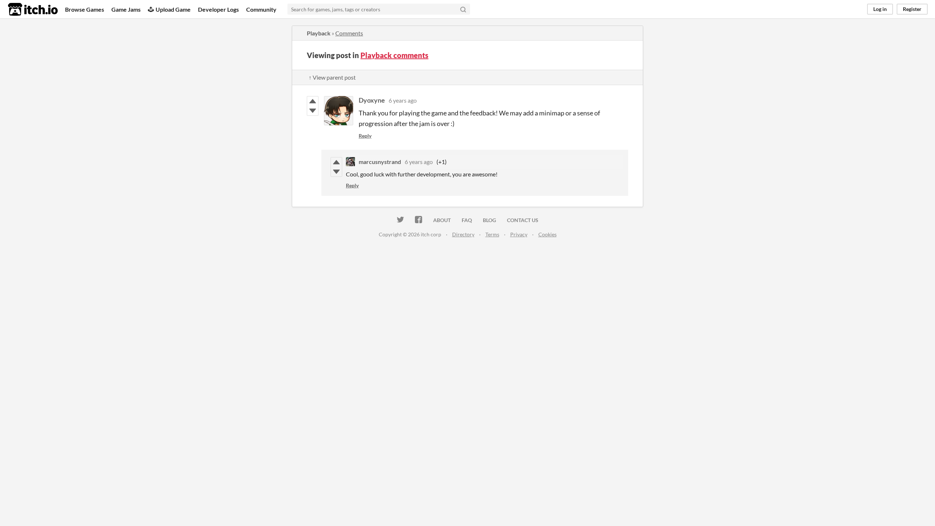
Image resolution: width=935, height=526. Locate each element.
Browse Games (84, 9)
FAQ (467, 220)
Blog (489, 220)
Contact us (522, 220)
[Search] (463, 9)
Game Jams (126, 9)
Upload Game (173, 9)
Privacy (518, 234)
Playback (319, 33)
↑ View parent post (332, 77)
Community (261, 9)
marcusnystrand (380, 161)
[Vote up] (312, 101)
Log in (880, 9)
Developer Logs (218, 9)
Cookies (547, 234)
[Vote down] (312, 110)
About (442, 220)
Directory (463, 234)
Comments (349, 33)
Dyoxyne (372, 100)
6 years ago (403, 100)
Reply (365, 136)
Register (912, 9)
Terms (492, 234)
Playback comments (394, 55)
